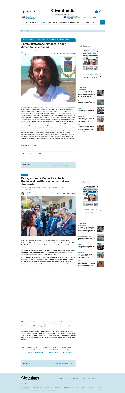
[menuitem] (27, 22)
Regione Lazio (66, 347)
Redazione (23, 52)
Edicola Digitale (92, 17)
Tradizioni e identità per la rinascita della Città (32, 18)
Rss (38, 11)
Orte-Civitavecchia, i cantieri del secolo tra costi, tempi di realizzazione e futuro (86, 120)
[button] (101, 12)
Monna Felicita (53, 350)
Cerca (96, 11)
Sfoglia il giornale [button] (90, 74)
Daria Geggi (28, 192)
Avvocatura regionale (36, 352)
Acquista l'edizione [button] (90, 77)
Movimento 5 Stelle (49, 347)
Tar (68, 350)
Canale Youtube (34, 11)
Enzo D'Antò (32, 347)
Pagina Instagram (30, 11)
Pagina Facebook (23, 11)
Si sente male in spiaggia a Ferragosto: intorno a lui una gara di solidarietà (86, 102)
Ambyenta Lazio (34, 350)
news (30, 154)
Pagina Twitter (27, 11)
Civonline (23, 30)
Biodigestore (67, 352)
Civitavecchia (53, 352)
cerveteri (39, 154)
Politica (29, 30)
